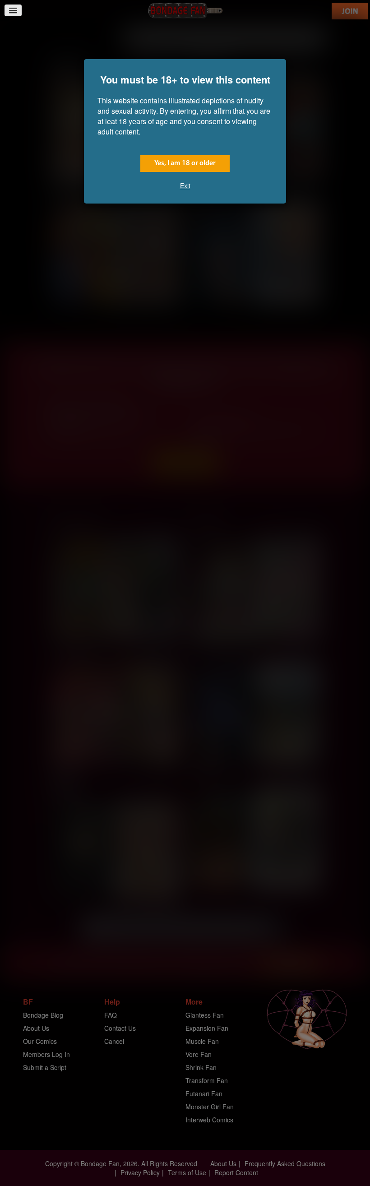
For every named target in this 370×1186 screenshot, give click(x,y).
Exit (185, 185)
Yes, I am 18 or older (185, 163)
